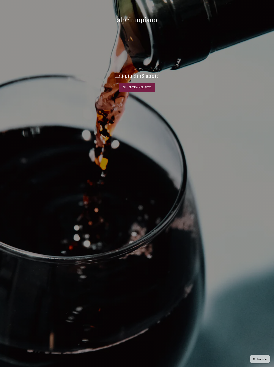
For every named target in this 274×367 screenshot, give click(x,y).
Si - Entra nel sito (137, 87)
